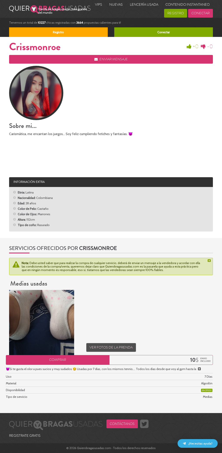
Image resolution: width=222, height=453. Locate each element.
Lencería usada (144, 4)
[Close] (210, 260)
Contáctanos (122, 424)
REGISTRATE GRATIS (25, 435)
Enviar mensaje (113, 59)
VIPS (98, 4)
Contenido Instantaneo (187, 4)
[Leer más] (199, 369)
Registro (175, 13)
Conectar (200, 13)
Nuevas (116, 4)
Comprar (57, 359)
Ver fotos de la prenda (111, 347)
